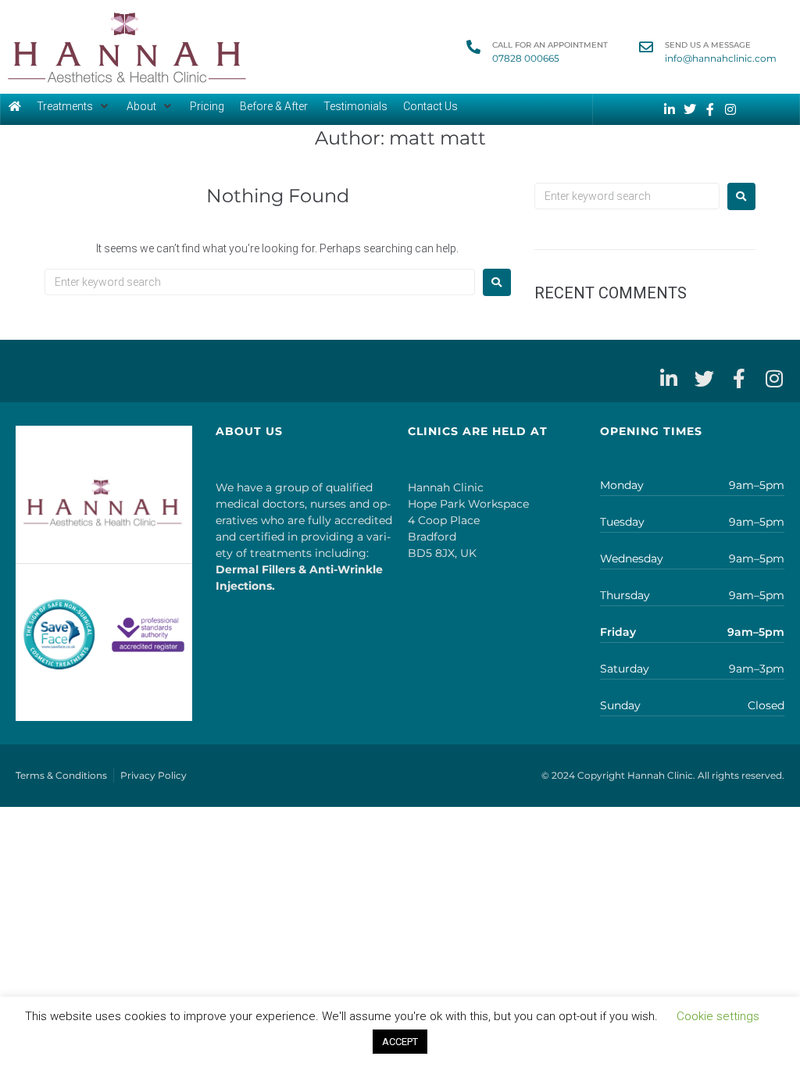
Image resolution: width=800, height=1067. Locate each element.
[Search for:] (260, 282)
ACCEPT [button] (400, 1041)
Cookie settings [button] (718, 1016)
